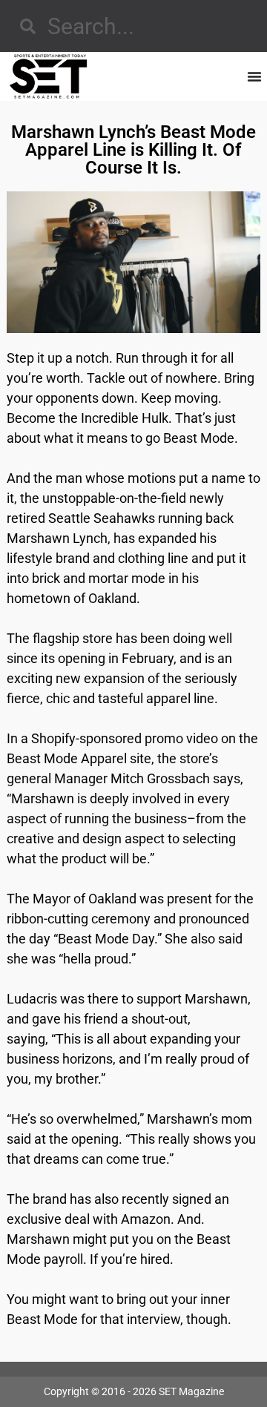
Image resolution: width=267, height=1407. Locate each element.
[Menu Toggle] (254, 76)
